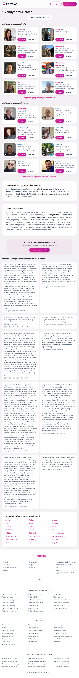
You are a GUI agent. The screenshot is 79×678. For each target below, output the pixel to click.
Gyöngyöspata (34, 536)
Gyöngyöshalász (58, 533)
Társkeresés (6, 641)
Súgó (31, 565)
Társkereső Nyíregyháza (9, 600)
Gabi (19, 161)
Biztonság (59, 567)
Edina (19, 29)
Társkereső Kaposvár (60, 605)
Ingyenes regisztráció (39, 250)
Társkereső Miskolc (59, 594)
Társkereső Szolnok (8, 602)
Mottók (4, 627)
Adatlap (31, 39)
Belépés (56, 4)
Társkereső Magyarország (36, 611)
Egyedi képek (32, 625)
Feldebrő (8, 533)
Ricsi (19, 111)
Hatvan (55, 539)
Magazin (32, 567)
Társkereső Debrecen (35, 594)
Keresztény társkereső (35, 630)
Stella (57, 29)
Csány (31, 526)
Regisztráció (69, 4)
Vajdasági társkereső (34, 633)
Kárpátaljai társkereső (9, 633)
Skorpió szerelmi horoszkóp (36, 664)
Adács (31, 520)
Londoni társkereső (59, 633)
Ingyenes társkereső (8, 639)
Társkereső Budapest (9, 594)
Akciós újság (57, 641)
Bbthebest (21, 128)
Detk (54, 526)
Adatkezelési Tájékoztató (64, 565)
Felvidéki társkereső (59, 630)
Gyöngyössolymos (59, 536)
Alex (57, 161)
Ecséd (31, 530)
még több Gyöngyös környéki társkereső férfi (39, 177)
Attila (57, 128)
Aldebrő (55, 520)
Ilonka (57, 82)
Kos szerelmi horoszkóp (9, 658)
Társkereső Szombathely (35, 602)
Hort (30, 543)
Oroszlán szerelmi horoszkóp (37, 661)
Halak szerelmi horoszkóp (61, 666)
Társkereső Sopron (34, 608)
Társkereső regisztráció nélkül (62, 636)
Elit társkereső (32, 641)
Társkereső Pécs (33, 597)
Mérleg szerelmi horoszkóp (10, 664)
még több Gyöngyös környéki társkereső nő (40, 98)
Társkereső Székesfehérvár (62, 600)
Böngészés (6, 565)
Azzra (19, 46)
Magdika (58, 46)
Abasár (8, 520)
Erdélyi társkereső (33, 627)
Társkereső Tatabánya (60, 608)
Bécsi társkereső (7, 636)
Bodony (8, 526)
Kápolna (55, 543)
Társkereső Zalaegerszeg (10, 608)
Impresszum (33, 562)
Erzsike (58, 65)
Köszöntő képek (58, 625)
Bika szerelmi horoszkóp (35, 658)
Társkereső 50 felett (8, 630)
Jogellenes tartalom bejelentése (66, 573)
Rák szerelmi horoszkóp (9, 661)
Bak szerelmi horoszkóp (9, 666)
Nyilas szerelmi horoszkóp (61, 664)
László (57, 108)
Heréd (7, 543)
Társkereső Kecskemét (35, 600)
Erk (53, 530)
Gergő (19, 144)
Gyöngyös (33, 533)
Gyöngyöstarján (11, 539)
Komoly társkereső (59, 639)
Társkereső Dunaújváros (9, 611)
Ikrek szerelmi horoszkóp (61, 658)
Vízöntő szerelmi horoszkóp (36, 666)
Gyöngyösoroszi (11, 536)
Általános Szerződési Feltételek (66, 562)
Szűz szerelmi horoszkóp (61, 661)
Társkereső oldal (33, 639)
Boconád (55, 523)
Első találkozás (58, 627)
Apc (7, 523)
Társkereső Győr (58, 597)
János (57, 144)
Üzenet (22, 39)
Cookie (58, 570)
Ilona (19, 63)
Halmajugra (33, 539)
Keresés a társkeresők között (39, 17)
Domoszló (9, 530)
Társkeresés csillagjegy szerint (40, 654)
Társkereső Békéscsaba (61, 602)
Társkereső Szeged (8, 597)
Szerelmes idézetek (8, 625)
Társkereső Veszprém (9, 605)
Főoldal (5, 562)
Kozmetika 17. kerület (9, 644)
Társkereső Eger (33, 605)
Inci (18, 82)
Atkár (31, 523)
